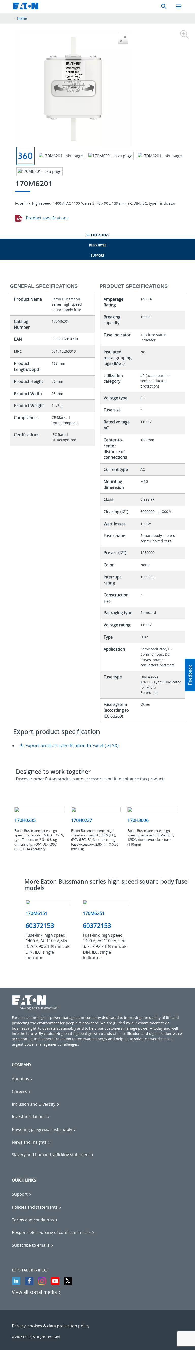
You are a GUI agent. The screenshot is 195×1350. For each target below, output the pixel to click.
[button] (190, 675)
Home (22, 18)
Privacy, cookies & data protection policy (50, 1326)
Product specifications (47, 218)
